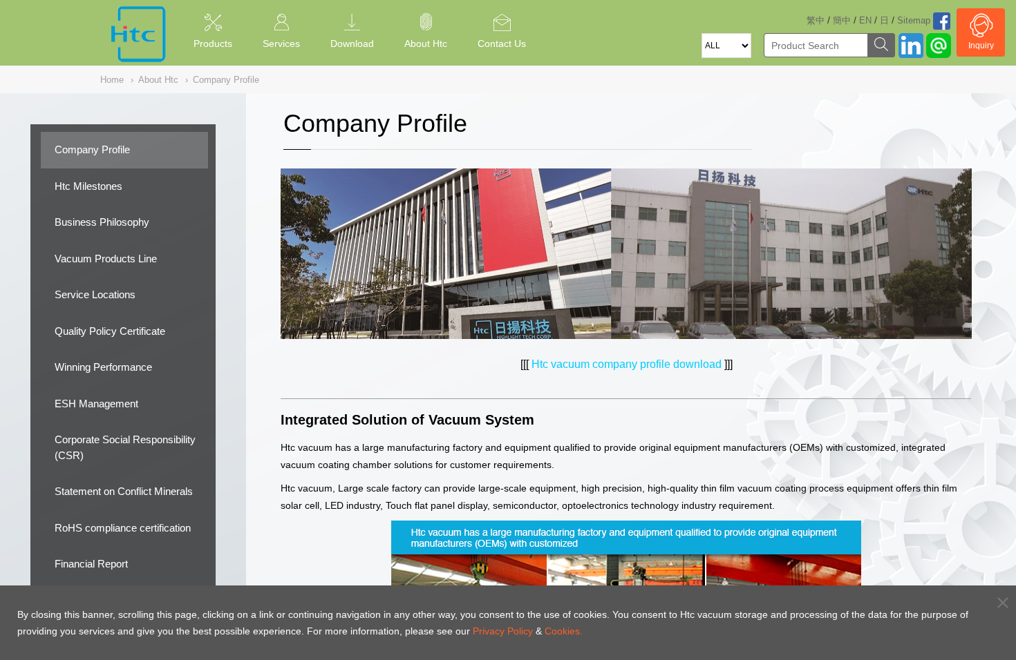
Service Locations (95, 294)
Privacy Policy (503, 631)
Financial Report (91, 564)
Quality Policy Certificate (110, 331)
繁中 (816, 20)
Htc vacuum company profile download (626, 364)
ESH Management (96, 403)
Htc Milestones (88, 186)
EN (865, 20)
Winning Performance (103, 367)
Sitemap (913, 20)
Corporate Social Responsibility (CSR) (125, 447)
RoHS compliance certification (123, 528)
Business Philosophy (102, 222)
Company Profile (92, 149)
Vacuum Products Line (106, 258)
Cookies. (564, 631)
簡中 (842, 20)
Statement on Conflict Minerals (124, 491)
